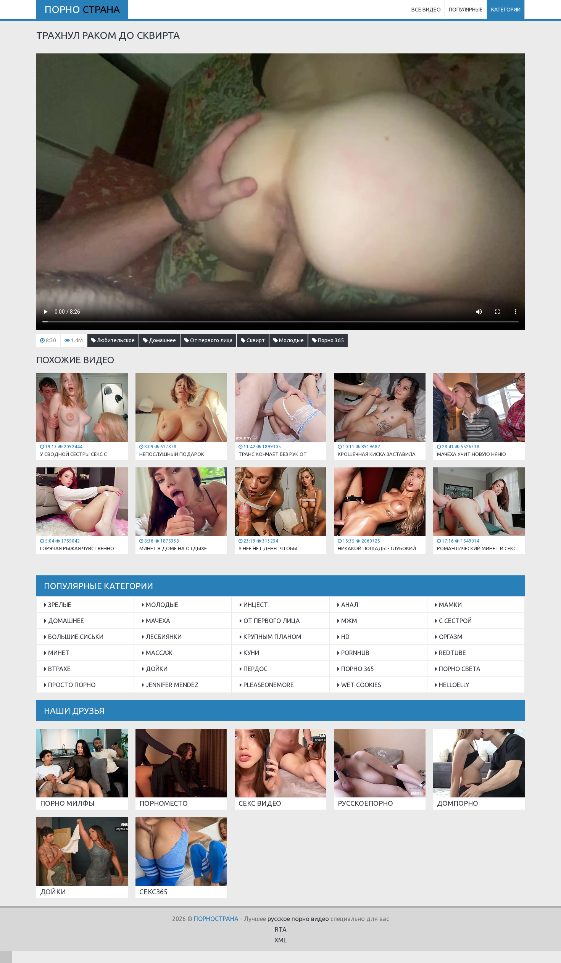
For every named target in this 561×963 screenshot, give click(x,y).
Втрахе (59, 668)
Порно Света (458, 668)
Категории (506, 9)
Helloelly (453, 684)
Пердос (255, 668)
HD (345, 636)
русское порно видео (298, 918)
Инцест (255, 604)
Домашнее (162, 340)
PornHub (354, 652)
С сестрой (454, 620)
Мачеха (157, 620)
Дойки (156, 668)
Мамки (449, 604)
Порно (82, 9)
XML (280, 940)
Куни (250, 652)
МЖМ (348, 620)
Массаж (158, 652)
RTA (281, 929)
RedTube (451, 652)
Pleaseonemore (268, 684)
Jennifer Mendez (171, 684)
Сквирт (255, 340)
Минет (58, 652)
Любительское (115, 340)
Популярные (466, 9)
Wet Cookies (360, 684)
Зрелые (59, 604)
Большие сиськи (75, 636)
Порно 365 (330, 340)
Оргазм (450, 636)
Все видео (426, 9)
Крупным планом (271, 636)
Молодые (291, 340)
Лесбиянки (163, 636)
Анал (349, 604)
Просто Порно (71, 684)
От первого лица (210, 340)
